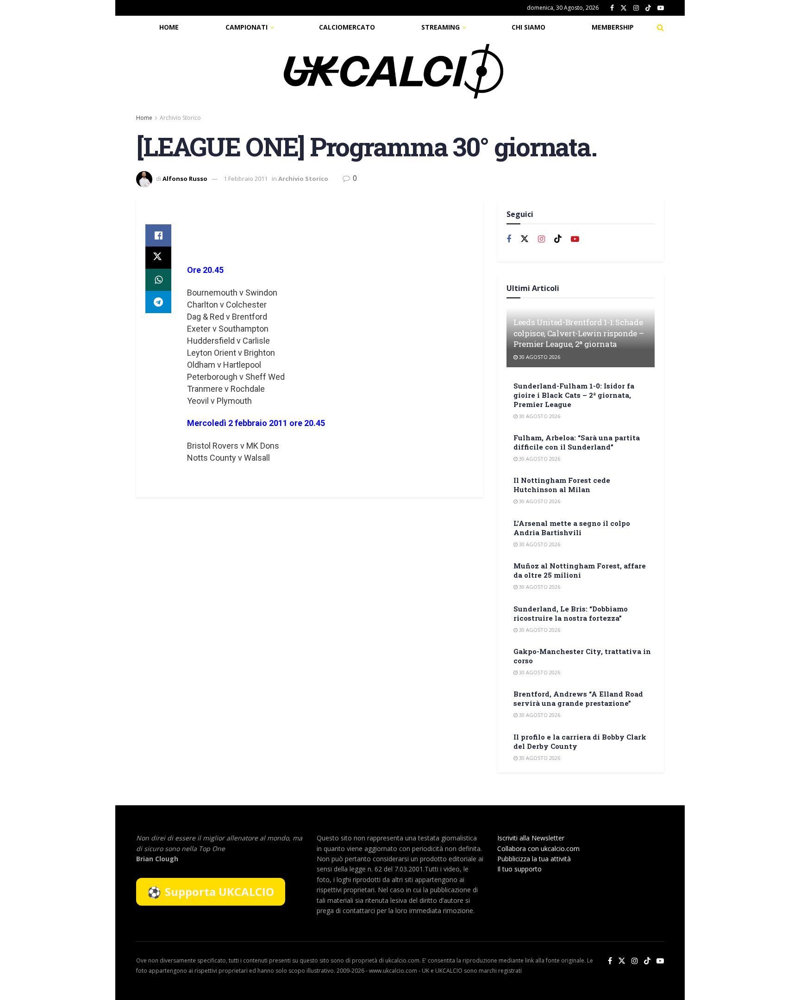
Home (169, 27)
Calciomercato (347, 27)
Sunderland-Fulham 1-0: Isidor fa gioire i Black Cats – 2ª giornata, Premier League (573, 395)
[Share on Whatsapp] (158, 280)
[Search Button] (660, 27)
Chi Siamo (528, 27)
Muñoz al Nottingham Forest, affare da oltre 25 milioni (579, 570)
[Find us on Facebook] (612, 8)
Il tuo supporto (519, 868)
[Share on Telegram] (158, 302)
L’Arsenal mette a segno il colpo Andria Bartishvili (571, 528)
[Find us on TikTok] (648, 8)
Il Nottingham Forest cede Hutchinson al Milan (561, 484)
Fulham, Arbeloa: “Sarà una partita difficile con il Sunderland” (576, 442)
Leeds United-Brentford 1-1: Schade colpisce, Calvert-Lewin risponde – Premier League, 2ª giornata (578, 333)
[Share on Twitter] (158, 258)
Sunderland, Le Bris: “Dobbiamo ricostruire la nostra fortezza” (570, 613)
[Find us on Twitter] (623, 8)
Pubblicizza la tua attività (534, 858)
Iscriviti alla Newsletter (530, 837)
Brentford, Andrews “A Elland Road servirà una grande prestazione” (578, 698)
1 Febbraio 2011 (246, 178)
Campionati (246, 27)
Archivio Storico (180, 118)
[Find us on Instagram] (636, 8)
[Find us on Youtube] (660, 8)
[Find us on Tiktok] (558, 239)
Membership (613, 27)
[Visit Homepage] (393, 71)
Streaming (440, 27)
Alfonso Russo (184, 178)
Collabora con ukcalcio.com (538, 848)
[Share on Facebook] (158, 235)
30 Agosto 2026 (539, 356)
